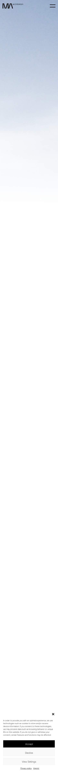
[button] (53, 714)
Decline (29, 752)
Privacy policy (26, 768)
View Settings (29, 761)
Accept (29, 744)
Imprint (36, 768)
